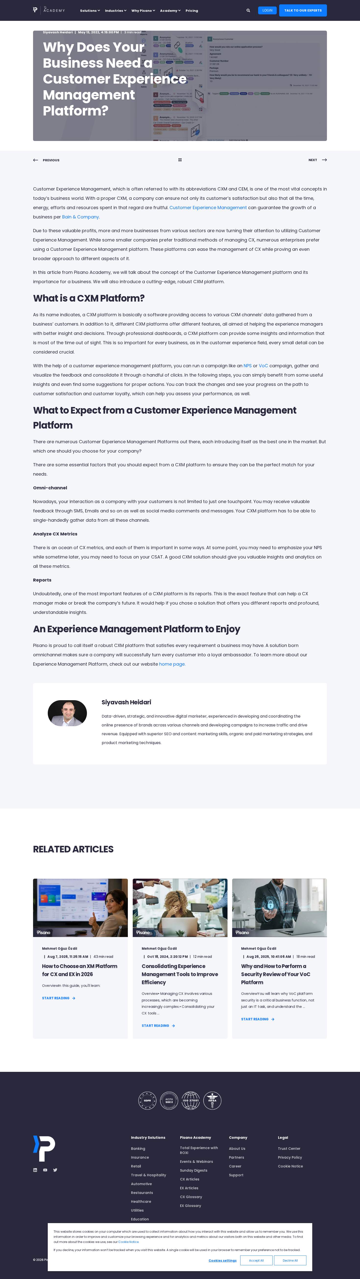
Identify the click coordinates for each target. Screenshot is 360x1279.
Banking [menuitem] (138, 1148)
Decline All (290, 1260)
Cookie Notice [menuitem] (290, 1166)
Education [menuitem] (140, 1219)
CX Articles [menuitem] (189, 1179)
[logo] (44, 1149)
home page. (171, 664)
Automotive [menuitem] (141, 1183)
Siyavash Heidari (58, 32)
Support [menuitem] (236, 1175)
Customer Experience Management (207, 207)
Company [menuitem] (238, 1138)
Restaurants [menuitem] (142, 1192)
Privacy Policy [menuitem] (290, 1157)
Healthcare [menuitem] (141, 1201)
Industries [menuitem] (114, 10)
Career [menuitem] (235, 1166)
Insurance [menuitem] (140, 1157)
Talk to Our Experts (303, 10)
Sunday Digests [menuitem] (193, 1170)
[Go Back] (180, 160)
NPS (247, 366)
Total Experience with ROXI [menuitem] (199, 1150)
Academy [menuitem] (168, 10)
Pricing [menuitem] (192, 10)
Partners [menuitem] (236, 1157)
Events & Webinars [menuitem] (196, 1161)
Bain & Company (80, 217)
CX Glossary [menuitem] (191, 1196)
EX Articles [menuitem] (189, 1188)
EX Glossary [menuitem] (190, 1205)
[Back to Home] (49, 10)
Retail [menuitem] (136, 1166)
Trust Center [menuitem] (289, 1148)
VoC (263, 366)
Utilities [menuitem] (137, 1210)
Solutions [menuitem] (88, 10)
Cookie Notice (128, 1242)
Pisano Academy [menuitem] (195, 1138)
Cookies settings (223, 1260)
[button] (10, 1269)
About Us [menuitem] (237, 1148)
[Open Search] (249, 10)
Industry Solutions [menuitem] (148, 1138)
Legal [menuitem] (283, 1138)
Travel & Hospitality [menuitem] (148, 1175)
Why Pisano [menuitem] (142, 10)
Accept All (256, 1260)
